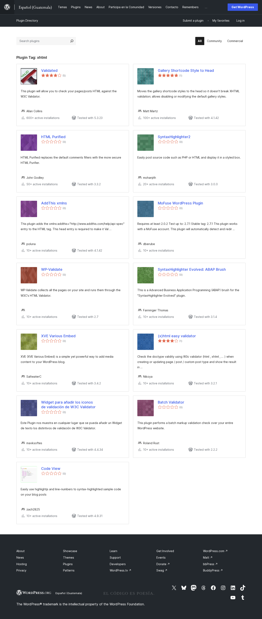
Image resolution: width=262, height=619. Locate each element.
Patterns (69, 570)
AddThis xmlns (54, 203)
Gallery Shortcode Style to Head (186, 70)
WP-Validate (51, 269)
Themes (68, 557)
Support (115, 557)
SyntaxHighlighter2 (174, 137)
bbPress (210, 564)
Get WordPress (243, 7)
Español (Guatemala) (68, 593)
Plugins (68, 564)
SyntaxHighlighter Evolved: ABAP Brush (192, 269)
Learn (113, 551)
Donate (163, 564)
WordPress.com (215, 551)
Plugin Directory (27, 20)
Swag (161, 570)
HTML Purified (53, 137)
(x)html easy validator (177, 336)
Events (161, 557)
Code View (50, 468)
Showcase (70, 551)
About (20, 551)
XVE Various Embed (58, 336)
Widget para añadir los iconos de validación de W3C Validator (68, 404)
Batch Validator (171, 402)
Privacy (21, 570)
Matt (208, 557)
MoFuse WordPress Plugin (180, 203)
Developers (118, 564)
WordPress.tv (120, 570)
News (20, 557)
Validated (49, 70)
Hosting (21, 564)
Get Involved (165, 551)
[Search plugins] (72, 41)
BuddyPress (213, 570)
